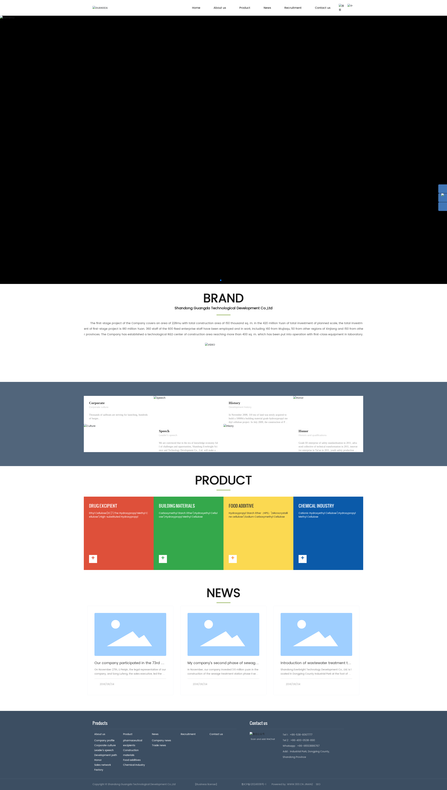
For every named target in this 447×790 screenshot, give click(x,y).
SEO (318, 784)
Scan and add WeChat (263, 739)
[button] (220, 280)
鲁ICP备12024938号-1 (253, 784)
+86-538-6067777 (301, 735)
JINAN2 (308, 784)
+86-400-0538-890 (302, 740)
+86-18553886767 (308, 746)
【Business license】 (206, 784)
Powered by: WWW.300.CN (288, 784)
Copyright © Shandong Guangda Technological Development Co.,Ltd (134, 784)
